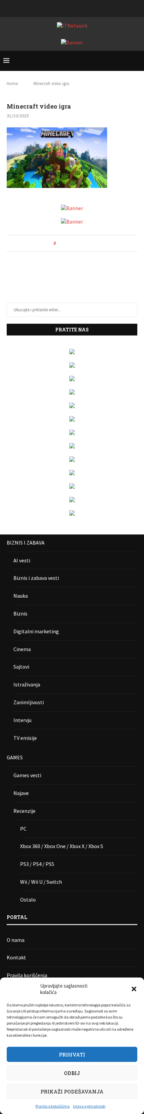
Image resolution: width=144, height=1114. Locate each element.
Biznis (20, 613)
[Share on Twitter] (73, 243)
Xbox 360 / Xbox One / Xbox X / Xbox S (61, 846)
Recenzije (24, 810)
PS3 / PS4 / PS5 (37, 864)
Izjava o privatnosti (89, 1106)
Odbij (72, 1073)
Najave (21, 793)
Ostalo (28, 899)
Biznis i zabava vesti (36, 577)
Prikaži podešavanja (72, 1091)
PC (23, 828)
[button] (134, 989)
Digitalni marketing (36, 631)
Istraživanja (26, 684)
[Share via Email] (86, 243)
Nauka (20, 595)
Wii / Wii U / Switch (41, 881)
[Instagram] (63, 8)
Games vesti (27, 775)
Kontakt (16, 957)
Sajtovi (21, 666)
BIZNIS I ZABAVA (26, 542)
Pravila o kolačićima (52, 1106)
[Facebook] (54, 8)
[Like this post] (59, 243)
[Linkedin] (72, 8)
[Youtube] (80, 8)
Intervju (22, 720)
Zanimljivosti (28, 702)
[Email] (89, 8)
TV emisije (25, 737)
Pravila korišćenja (27, 975)
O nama (15, 940)
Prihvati (72, 1054)
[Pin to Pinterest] (79, 243)
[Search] (137, 61)
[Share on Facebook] (67, 243)
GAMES (15, 757)
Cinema (22, 649)
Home (12, 83)
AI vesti (21, 560)
